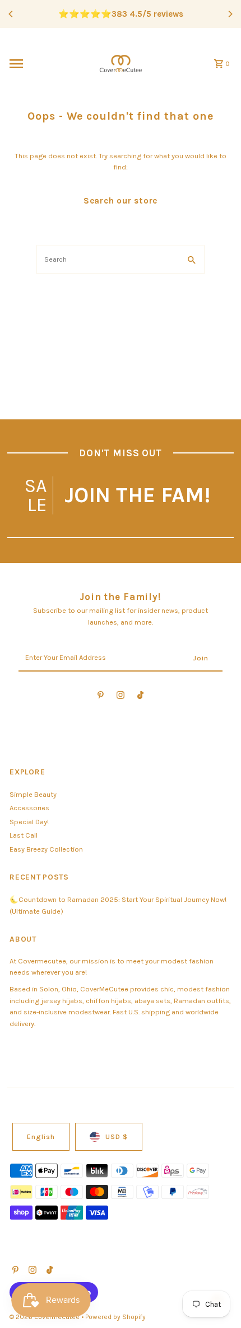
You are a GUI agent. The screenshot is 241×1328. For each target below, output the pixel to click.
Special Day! (29, 821)
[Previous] (11, 14)
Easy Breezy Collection (46, 849)
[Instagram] (120, 697)
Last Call (24, 835)
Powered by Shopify (115, 1317)
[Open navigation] (47, 64)
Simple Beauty (33, 794)
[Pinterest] (101, 697)
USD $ (116, 1136)
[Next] (229, 14)
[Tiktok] (140, 697)
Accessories (29, 808)
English (41, 1136)
